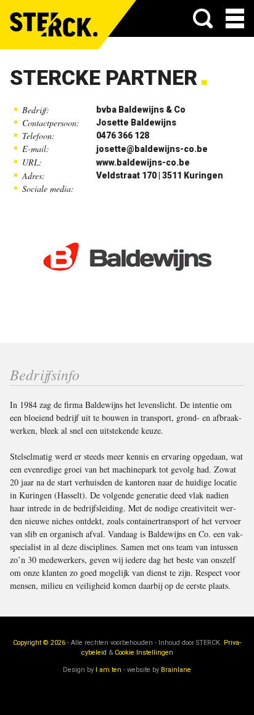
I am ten (108, 670)
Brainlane (176, 670)
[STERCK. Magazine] (54, 24)
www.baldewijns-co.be (143, 162)
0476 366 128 (122, 135)
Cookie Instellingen (144, 653)
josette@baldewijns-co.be (152, 149)
